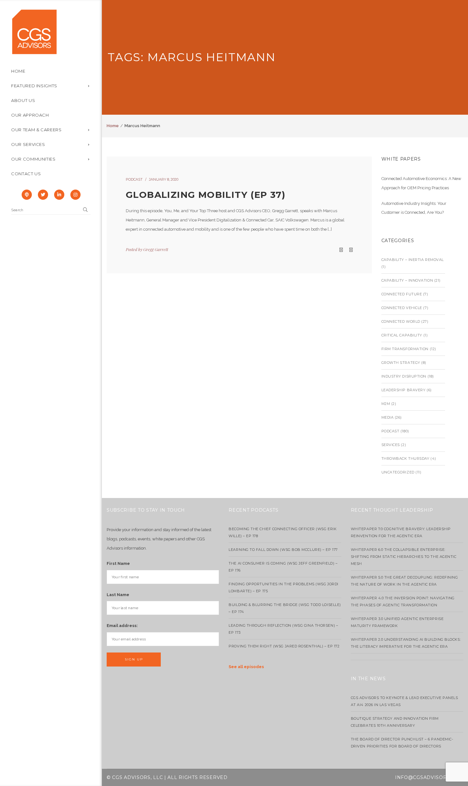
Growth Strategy (400, 362)
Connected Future (401, 294)
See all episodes (246, 666)
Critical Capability (401, 335)
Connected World (400, 321)
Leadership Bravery (403, 390)
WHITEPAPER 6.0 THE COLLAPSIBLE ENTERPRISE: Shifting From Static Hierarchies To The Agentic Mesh (404, 556)
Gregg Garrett (155, 249)
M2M (385, 403)
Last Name (118, 594)
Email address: (122, 625)
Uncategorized (398, 472)
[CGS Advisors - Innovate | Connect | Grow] (34, 31)
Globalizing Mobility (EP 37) (205, 194)
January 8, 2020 (163, 179)
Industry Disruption (403, 376)
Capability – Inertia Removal (412, 259)
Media (387, 417)
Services (390, 445)
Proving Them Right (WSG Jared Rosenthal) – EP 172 (284, 646)
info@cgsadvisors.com (429, 777)
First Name (118, 563)
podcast (134, 179)
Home (113, 125)
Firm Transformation (405, 349)
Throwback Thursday (405, 458)
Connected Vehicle (401, 308)
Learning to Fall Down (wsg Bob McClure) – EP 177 (283, 549)
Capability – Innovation (407, 280)
